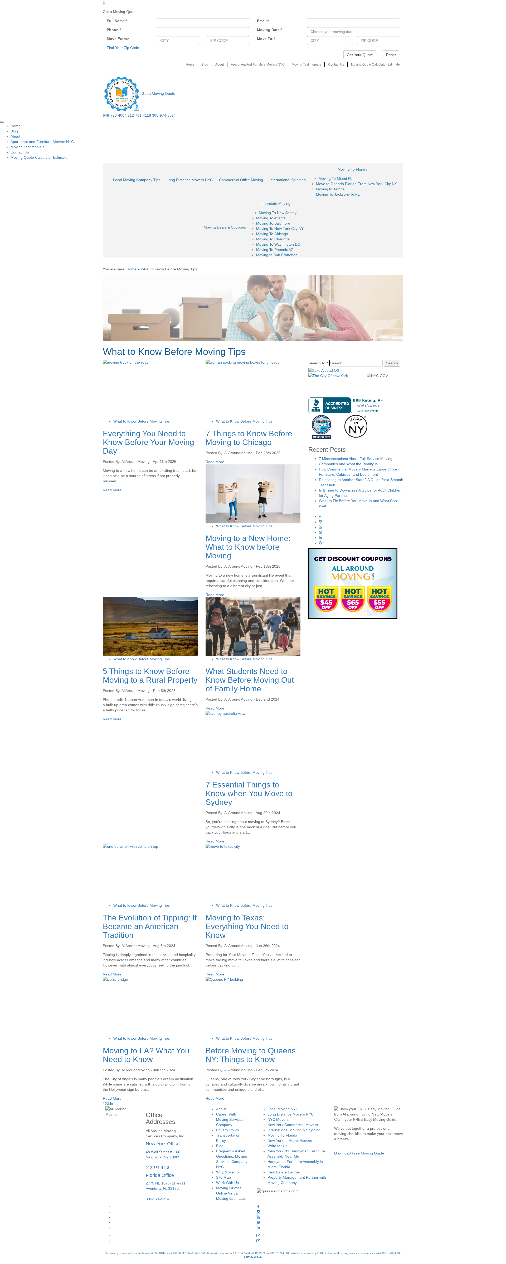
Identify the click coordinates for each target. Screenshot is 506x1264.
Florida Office (160, 1175)
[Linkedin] (258, 1228)
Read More (112, 490)
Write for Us (277, 1146)
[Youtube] (258, 1217)
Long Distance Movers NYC (190, 180)
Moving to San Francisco (277, 255)
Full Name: (117, 21)
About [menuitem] (15, 136)
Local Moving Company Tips (136, 180)
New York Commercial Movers (292, 1125)
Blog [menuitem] (14, 131)
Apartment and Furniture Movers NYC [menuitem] (42, 142)
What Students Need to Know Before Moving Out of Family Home (250, 680)
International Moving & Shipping (293, 1130)
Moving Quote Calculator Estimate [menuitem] (39, 157)
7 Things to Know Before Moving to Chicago (249, 438)
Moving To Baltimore (273, 223)
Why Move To (227, 1172)
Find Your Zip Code (123, 48)
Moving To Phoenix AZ (274, 249)
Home (190, 64)
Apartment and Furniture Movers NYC (258, 64)
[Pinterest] (258, 1222)
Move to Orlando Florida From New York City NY (356, 184)
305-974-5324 (164, 115)
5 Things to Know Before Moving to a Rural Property (150, 675)
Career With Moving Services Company (230, 1119)
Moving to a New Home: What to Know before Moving (248, 547)
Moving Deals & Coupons (225, 227)
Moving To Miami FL (335, 178)
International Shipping (287, 180)
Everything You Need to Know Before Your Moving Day (148, 442)
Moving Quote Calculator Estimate (375, 64)
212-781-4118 (139, 115)
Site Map (223, 1177)
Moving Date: (269, 30)
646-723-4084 (114, 115)
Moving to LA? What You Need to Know (146, 1055)
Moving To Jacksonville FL (338, 194)
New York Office (162, 1143)
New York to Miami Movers (289, 1140)
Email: (263, 21)
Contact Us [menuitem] (20, 152)
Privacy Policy (227, 1130)
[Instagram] (258, 1212)
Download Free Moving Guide (359, 1153)
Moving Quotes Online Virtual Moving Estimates (231, 1193)
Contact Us (336, 64)
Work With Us (227, 1183)
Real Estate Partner (283, 1172)
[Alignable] (258, 1235)
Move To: (266, 39)
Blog (205, 64)
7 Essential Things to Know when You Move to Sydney (249, 793)
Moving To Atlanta (271, 218)
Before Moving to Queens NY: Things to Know (251, 1055)
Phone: (114, 30)
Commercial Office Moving (241, 180)
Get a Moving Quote (158, 93)
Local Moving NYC (282, 1109)
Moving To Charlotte (273, 239)
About (219, 64)
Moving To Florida (352, 169)
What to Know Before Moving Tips (141, 421)
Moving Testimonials (306, 64)
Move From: (118, 39)
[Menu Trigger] (2, 122)
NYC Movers (278, 1119)
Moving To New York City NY (280, 228)
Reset (391, 55)
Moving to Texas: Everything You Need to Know (247, 926)
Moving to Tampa (330, 189)
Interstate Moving (275, 203)
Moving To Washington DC (278, 244)
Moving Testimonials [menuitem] (27, 147)
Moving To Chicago (272, 234)
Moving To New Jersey (277, 213)
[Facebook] (258, 1206)
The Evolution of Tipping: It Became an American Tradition (150, 926)
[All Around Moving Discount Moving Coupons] (352, 583)
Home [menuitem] (16, 126)
